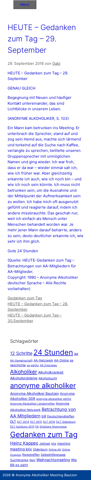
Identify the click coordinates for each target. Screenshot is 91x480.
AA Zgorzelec (48, 365)
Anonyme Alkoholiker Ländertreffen (32, 403)
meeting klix (21, 449)
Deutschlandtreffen (60, 416)
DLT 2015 (36, 421)
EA (37, 426)
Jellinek (44, 443)
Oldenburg (40, 449)
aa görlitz (33, 365)
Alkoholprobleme (23, 378)
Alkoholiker (23, 372)
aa (76, 354)
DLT (13, 421)
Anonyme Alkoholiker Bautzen (34, 393)
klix (53, 443)
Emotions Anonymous (53, 426)
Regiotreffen (31, 455)
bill (43, 416)
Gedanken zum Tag (25, 298)
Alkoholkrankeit (50, 372)
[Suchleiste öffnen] (6, 4)
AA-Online (61, 360)
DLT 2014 (23, 421)
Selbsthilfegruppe (53, 455)
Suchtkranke (19, 460)
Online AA (55, 449)
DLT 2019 (49, 421)
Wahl (32, 460)
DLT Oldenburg (66, 421)
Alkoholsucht (47, 378)
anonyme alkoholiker (43, 385)
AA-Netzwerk (43, 360)
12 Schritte (21, 353)
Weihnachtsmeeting (53, 460)
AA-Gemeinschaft (21, 360)
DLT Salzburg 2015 (22, 426)
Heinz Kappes (24, 443)
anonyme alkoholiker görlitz (53, 399)
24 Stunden (53, 352)
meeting (63, 443)
